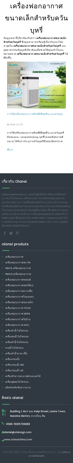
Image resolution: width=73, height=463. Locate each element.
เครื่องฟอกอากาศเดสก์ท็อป (19, 285)
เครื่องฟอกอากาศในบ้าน (17, 319)
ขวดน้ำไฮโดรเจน (14, 348)
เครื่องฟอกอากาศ (14, 257)
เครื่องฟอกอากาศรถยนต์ (18, 279)
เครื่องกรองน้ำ (12, 359)
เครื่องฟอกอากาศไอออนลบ (19, 296)
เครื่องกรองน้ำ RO (14, 365)
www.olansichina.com (18, 439)
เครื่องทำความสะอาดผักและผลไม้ (23, 376)
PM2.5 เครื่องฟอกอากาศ (18, 274)
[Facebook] (5, 233)
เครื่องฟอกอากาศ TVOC (18, 308)
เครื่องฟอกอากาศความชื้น (19, 291)
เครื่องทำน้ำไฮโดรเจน (16, 330)
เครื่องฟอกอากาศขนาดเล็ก (19, 302)
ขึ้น (9, 149)
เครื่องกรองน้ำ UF (14, 370)
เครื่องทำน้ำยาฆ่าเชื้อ (16, 353)
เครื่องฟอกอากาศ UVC (17, 325)
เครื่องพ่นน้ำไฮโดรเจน (17, 336)
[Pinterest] (17, 233)
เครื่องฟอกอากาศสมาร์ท (18, 262)
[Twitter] (11, 233)
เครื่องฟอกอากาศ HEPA (17, 313)
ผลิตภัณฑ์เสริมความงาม (18, 387)
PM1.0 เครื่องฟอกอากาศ (18, 268)
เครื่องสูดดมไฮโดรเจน (17, 382)
